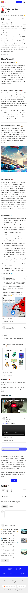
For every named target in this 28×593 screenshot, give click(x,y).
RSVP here (4, 392)
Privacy (14, 581)
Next (23, 496)
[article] (14, 532)
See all (4, 561)
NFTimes (3, 6)
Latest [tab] (6, 525)
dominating (21, 228)
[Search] (25, 525)
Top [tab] (3, 525)
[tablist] (7, 506)
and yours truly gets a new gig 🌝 (10, 531)
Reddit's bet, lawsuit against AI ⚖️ (10, 542)
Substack (6, 590)
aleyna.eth (7, 18)
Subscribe (19, 2)
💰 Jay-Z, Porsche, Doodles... (10, 529)
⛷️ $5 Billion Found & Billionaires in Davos (7, 539)
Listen (24, 19)
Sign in (25, 2)
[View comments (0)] (7, 23)
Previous (6, 496)
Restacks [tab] (11, 506)
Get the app (21, 586)
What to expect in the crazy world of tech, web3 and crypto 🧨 (9, 552)
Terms (18, 581)
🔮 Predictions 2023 (7, 550)
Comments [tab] (4, 506)
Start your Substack (10, 586)
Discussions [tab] (12, 525)
